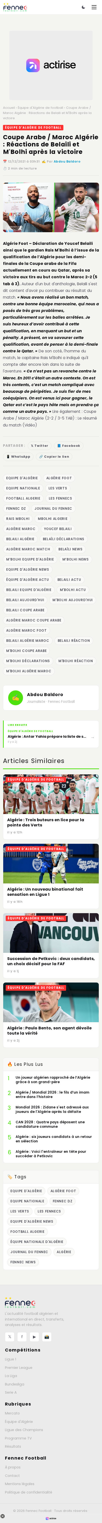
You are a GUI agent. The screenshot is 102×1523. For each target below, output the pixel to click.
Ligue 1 (10, 1359)
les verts (58, 488)
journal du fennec (53, 508)
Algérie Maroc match (28, 549)
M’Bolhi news (75, 559)
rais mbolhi (17, 518)
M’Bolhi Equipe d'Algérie (30, 559)
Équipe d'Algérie (19, 1421)
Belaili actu (69, 579)
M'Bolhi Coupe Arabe (26, 651)
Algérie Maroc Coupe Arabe (33, 620)
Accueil (9, 107)
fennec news (23, 1262)
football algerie (23, 498)
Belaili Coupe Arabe (25, 610)
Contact (12, 1475)
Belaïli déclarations (63, 539)
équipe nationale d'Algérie (36, 1242)
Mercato (12, 1413)
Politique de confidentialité (28, 1492)
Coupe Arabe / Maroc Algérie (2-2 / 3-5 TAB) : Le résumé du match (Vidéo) (50, 418)
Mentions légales (19, 1483)
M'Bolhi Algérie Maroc (28, 671)
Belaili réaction (74, 640)
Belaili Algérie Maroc (27, 640)
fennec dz (16, 508)
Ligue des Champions (24, 1429)
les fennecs (60, 498)
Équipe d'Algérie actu (27, 579)
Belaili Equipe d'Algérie (28, 590)
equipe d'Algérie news (27, 569)
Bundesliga (14, 1384)
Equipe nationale (23, 488)
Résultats (13, 1446)
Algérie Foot (15, 243)
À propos (13, 1467)
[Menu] (94, 7)
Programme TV (18, 1438)
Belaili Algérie (20, 539)
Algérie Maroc (21, 529)
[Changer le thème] (83, 7)
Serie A (11, 1392)
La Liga (11, 1375)
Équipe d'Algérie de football (40, 107)
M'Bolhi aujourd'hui (72, 600)
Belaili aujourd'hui (25, 600)
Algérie (64, 1252)
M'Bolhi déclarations (28, 661)
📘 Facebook (68, 446)
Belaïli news (70, 549)
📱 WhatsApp (18, 456)
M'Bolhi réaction (75, 661)
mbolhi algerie (52, 518)
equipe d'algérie (22, 478)
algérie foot (59, 478)
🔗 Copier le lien (54, 456)
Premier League (18, 1367)
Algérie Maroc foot (26, 630)
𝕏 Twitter (39, 446)
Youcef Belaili (58, 529)
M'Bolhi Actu (73, 590)
